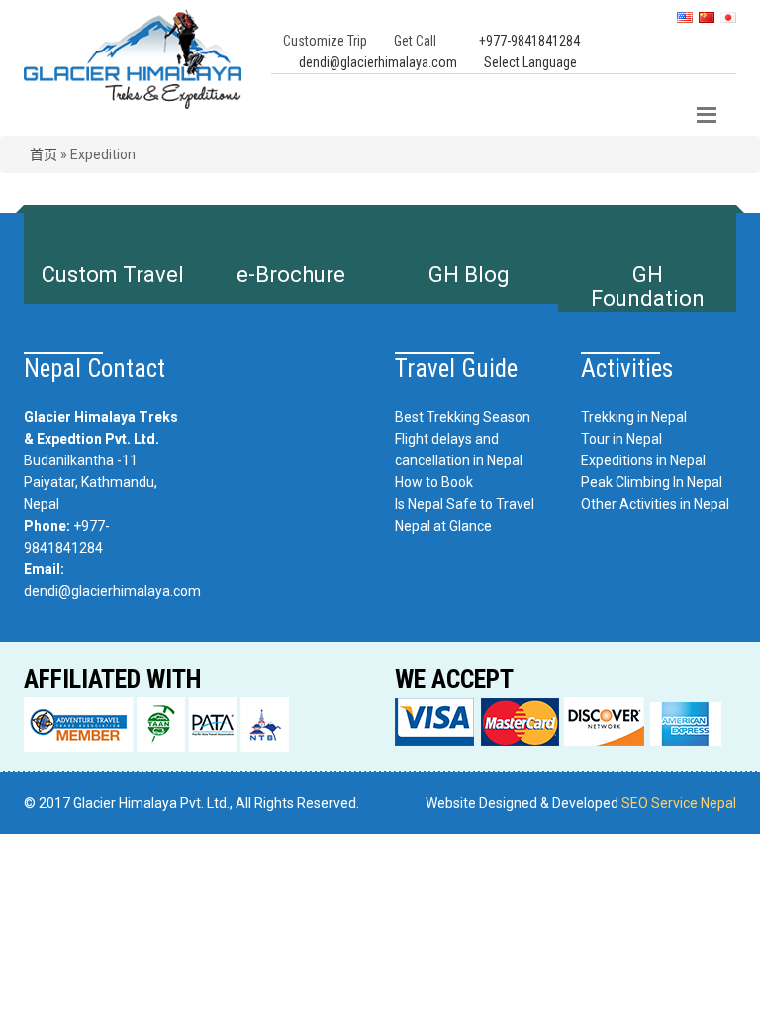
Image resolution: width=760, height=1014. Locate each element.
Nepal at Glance (443, 526)
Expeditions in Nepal (643, 460)
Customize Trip (325, 41)
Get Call (415, 41)
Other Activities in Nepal (655, 504)
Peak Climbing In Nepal (651, 482)
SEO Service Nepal (678, 803)
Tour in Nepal (621, 439)
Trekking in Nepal (634, 417)
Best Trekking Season (462, 417)
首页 (43, 154)
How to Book (434, 482)
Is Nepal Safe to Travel (464, 504)
